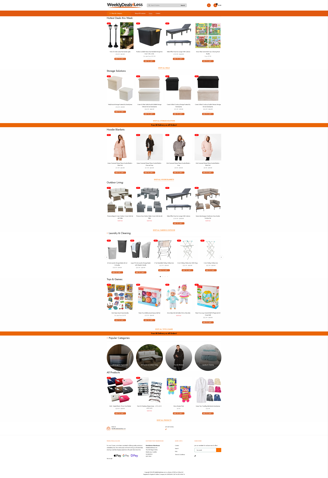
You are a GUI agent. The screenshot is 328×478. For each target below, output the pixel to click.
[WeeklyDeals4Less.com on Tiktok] (195, 456)
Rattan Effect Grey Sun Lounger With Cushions (178, 52)
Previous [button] (107, 257)
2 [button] (162, 276)
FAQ (176, 451)
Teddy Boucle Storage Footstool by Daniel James (120, 104)
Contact (177, 445)
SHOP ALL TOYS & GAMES (164, 329)
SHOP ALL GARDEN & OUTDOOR (164, 230)
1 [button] (160, 276)
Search (183, 5)
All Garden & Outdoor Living (149, 365)
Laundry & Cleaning (208, 365)
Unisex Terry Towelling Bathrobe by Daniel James (208, 406)
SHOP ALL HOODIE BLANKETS (164, 179)
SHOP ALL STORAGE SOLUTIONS (164, 121)
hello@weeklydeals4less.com (119, 429)
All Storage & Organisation (120, 365)
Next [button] (221, 257)
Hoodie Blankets (179, 365)
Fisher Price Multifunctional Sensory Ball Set (149, 313)
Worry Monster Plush (178, 406)
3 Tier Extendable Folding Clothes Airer (164, 263)
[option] (117, 257)
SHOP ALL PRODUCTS (164, 420)
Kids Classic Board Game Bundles (120, 313)
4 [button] (167, 276)
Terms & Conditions (180, 454)
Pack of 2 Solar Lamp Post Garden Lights (120, 52)
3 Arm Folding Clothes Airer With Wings (187, 263)
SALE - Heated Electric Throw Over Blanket (120, 406)
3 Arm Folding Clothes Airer (211, 263)
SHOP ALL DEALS (164, 68)
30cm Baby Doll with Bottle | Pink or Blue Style (178, 313)
